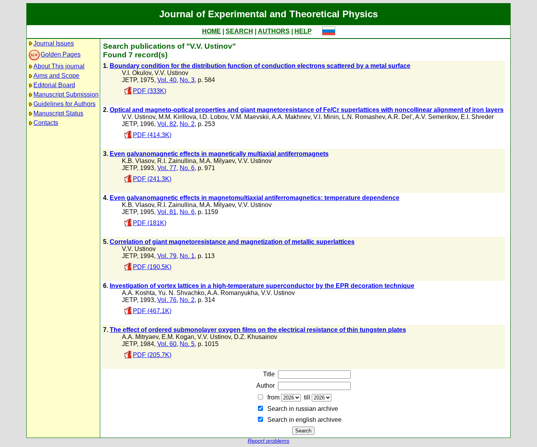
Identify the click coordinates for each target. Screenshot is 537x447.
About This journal (59, 66)
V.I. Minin (326, 117)
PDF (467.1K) (152, 311)
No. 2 (187, 124)
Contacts (45, 122)
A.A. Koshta (138, 292)
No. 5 (187, 344)
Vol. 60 (167, 344)
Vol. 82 (167, 124)
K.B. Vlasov (138, 161)
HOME (211, 31)
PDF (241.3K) (152, 179)
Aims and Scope (56, 75)
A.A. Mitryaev (140, 336)
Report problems (268, 441)
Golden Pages (60, 54)
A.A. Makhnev (291, 117)
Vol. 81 (167, 212)
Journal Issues (53, 43)
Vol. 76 (167, 300)
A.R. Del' (400, 117)
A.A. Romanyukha (232, 292)
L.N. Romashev (363, 117)
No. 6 (187, 168)
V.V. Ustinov (171, 73)
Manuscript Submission (66, 94)
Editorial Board (54, 85)
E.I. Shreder (477, 117)
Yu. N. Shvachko (181, 292)
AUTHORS (274, 31)
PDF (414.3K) (152, 135)
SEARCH (239, 31)
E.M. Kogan (178, 336)
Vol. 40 (167, 80)
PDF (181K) (149, 223)
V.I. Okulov (136, 73)
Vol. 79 (167, 256)
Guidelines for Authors (64, 104)
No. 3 (187, 80)
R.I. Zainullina (176, 161)
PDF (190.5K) (152, 267)
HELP (303, 31)
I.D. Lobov (213, 117)
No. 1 (187, 256)
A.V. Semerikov (436, 117)
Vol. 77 (167, 168)
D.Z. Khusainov (255, 336)
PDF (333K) (149, 91)
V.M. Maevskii (249, 117)
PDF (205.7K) (152, 355)
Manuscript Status (58, 113)
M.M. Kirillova (177, 117)
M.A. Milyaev (217, 161)
